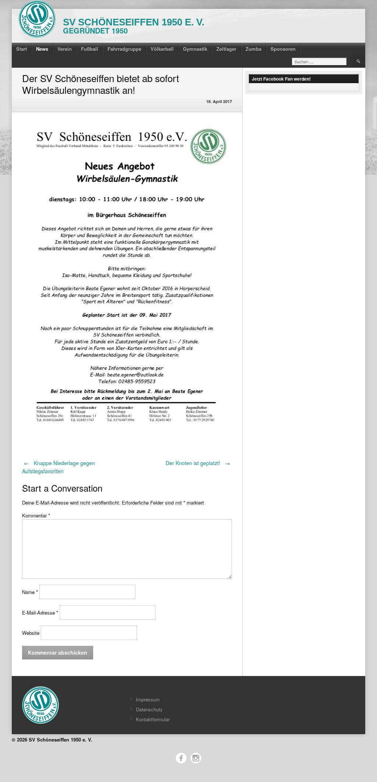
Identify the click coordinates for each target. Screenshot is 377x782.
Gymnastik (195, 48)
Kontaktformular (153, 719)
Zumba (253, 48)
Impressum (148, 699)
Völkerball (162, 48)
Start (21, 48)
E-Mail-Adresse (40, 612)
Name (30, 591)
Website (30, 632)
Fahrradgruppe (124, 48)
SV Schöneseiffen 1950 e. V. (133, 22)
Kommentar (36, 515)
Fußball (89, 48)
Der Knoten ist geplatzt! (198, 463)
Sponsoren (283, 48)
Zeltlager (226, 48)
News (42, 48)
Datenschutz (149, 709)
